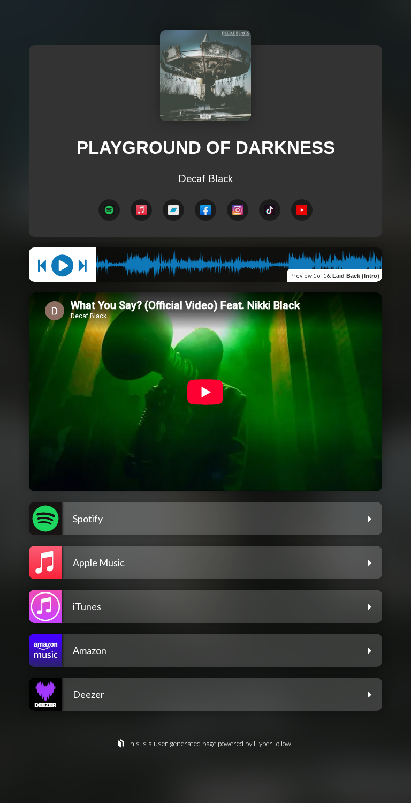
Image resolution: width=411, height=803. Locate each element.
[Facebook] (205, 210)
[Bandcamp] (173, 210)
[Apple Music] (141, 210)
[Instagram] (237, 210)
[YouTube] (302, 210)
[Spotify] (109, 210)
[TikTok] (269, 210)
